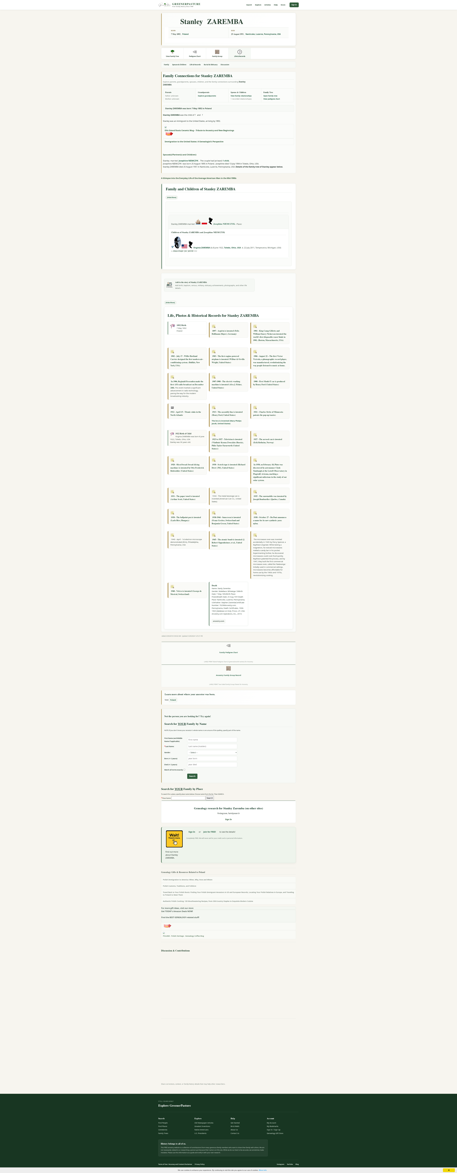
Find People (163, 1123)
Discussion (225, 65)
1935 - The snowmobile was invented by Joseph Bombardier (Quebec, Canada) (270, 498)
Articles (267, 5)
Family (166, 65)
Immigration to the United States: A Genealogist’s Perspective (194, 141)
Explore (258, 5)
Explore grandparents (207, 96)
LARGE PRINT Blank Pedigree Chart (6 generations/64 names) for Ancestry (228, 662)
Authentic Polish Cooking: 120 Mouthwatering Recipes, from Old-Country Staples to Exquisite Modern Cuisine (208, 901)
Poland (185, 34)
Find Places (162, 1126)
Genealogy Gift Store (275, 1133)
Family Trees (163, 1133)
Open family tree (270, 96)
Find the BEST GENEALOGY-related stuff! (180, 917)
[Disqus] (228, 982)
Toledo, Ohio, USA (232, 247)
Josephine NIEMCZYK (188, 160)
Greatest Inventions (202, 1126)
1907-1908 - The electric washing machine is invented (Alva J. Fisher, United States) (227, 384)
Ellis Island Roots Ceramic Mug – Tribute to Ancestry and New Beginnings (199, 130)
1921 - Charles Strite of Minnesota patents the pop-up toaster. (268, 413)
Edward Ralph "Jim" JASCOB (183, 251)
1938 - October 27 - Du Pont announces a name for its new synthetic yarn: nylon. (269, 520)
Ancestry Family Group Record (228, 675)
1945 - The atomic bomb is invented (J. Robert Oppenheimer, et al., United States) (228, 542)
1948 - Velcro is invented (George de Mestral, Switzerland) (186, 593)
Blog (297, 1164)
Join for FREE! (209, 832)
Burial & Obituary (210, 65)
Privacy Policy (200, 1164)
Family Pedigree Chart (228, 652)
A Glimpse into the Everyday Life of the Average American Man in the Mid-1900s (198, 178)
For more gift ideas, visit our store (177, 908)
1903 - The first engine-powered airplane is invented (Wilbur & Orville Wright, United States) (228, 359)
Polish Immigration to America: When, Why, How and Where (187, 880)
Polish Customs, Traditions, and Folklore (179, 886)
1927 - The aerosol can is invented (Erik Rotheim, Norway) (267, 441)
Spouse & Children (179, 65)
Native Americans (201, 1130)
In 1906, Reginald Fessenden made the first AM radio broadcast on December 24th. (187, 384)
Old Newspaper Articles (203, 1123)
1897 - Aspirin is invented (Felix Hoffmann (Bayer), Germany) (225, 332)
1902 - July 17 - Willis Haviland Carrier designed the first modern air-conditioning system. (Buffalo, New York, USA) (186, 361)
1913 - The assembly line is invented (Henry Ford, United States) (227, 413)
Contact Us (235, 1133)
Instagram (280, 1164)
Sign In (294, 5)
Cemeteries (162, 1130)
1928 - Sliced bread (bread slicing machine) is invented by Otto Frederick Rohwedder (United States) (187, 467)
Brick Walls (235, 1126)
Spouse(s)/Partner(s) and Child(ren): (180, 154)
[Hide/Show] (171, 197)
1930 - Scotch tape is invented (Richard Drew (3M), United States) (228, 466)
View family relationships (241, 96)
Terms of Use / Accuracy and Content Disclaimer (175, 1164)
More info (263, 1170)
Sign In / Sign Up (273, 1130)
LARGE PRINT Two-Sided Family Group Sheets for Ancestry (228, 684)
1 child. (226, 160)
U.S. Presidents (200, 1133)
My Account (271, 1123)
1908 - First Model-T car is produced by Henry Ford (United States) (269, 383)
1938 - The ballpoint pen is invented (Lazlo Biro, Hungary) (185, 519)
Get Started (235, 1123)
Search (249, 5)
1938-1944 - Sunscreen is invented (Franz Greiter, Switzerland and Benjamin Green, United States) (226, 520)
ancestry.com (218, 621)
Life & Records (195, 65)
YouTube (290, 1164)
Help (276, 5)
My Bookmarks (272, 1126)
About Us (234, 1130)
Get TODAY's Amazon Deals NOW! (177, 911)
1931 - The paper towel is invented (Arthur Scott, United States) (185, 498)
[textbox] (188, 798)
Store (283, 5)
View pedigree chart (271, 99)
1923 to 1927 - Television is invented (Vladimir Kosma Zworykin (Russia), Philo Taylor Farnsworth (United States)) (227, 444)
